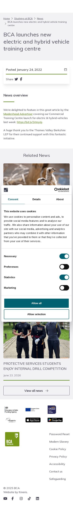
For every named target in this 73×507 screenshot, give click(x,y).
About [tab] (60, 199)
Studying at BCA (23, 18)
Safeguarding (57, 479)
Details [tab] (36, 199)
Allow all (36, 303)
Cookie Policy (57, 449)
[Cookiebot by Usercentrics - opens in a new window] (54, 190)
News (40, 18)
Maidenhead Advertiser (18, 114)
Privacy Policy (58, 456)
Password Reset (59, 434)
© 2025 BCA (11, 488)
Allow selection (36, 314)
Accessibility (57, 464)
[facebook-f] (21, 79)
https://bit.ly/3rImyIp (29, 122)
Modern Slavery (59, 441)
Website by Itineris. (15, 492)
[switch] (64, 266)
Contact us (55, 471)
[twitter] (16, 79)
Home (6, 18)
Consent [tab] (13, 199)
